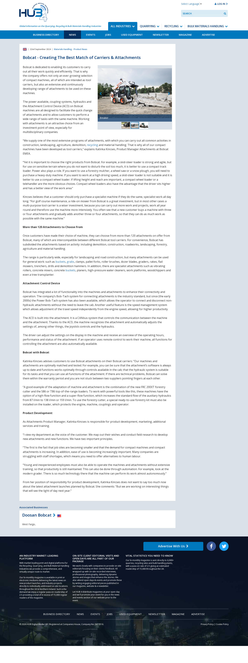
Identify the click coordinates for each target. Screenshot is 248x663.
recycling (92, 145)
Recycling (171, 26)
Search (187, 13)
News (72, 34)
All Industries (121, 26)
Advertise (208, 34)
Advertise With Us (171, 546)
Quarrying (148, 26)
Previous (100, 93)
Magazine (185, 34)
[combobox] (207, 13)
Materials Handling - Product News (70, 49)
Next (169, 93)
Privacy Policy (207, 624)
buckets (60, 262)
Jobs (108, 34)
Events (90, 34)
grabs (70, 262)
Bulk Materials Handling (206, 26)
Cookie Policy (222, 624)
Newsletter (161, 34)
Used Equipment (132, 34)
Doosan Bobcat (36, 515)
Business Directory (46, 34)
